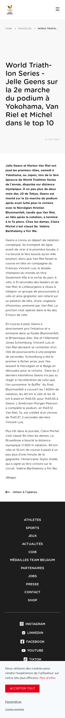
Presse (32, 584)
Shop (32, 600)
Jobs (32, 576)
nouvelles (25, 29)
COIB (32, 552)
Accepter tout (22, 688)
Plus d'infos (47, 678)
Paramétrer (13, 701)
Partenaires (32, 568)
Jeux (32, 536)
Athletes (32, 520)
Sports (32, 528)
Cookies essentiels (14, 709)
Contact (32, 592)
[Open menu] (57, 9)
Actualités (32, 544)
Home (9, 29)
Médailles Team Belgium (32, 560)
